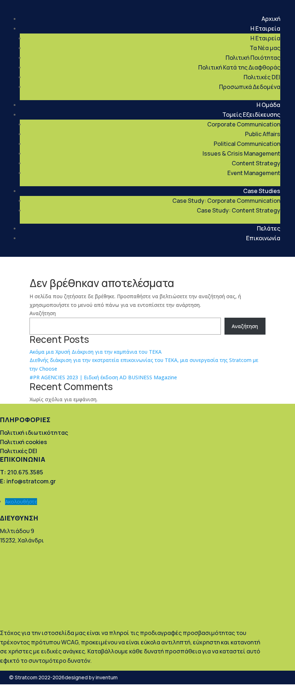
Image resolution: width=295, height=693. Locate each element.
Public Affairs (262, 134)
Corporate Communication (243, 124)
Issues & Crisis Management (241, 153)
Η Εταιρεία (265, 28)
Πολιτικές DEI (262, 77)
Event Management (253, 173)
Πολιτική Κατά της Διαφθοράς (239, 67)
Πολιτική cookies (23, 442)
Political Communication (247, 144)
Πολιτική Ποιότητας (253, 58)
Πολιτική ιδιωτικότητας (34, 433)
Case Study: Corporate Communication (226, 201)
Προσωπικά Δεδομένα (249, 87)
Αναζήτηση (43, 313)
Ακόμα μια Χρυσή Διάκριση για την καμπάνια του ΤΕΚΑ (96, 351)
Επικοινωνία (263, 238)
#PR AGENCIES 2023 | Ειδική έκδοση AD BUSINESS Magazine (103, 377)
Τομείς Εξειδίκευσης (251, 115)
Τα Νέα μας (265, 48)
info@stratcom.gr (28, 481)
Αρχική (271, 19)
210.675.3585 (21, 472)
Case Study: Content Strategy (238, 210)
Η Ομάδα (268, 105)
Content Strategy (256, 163)
